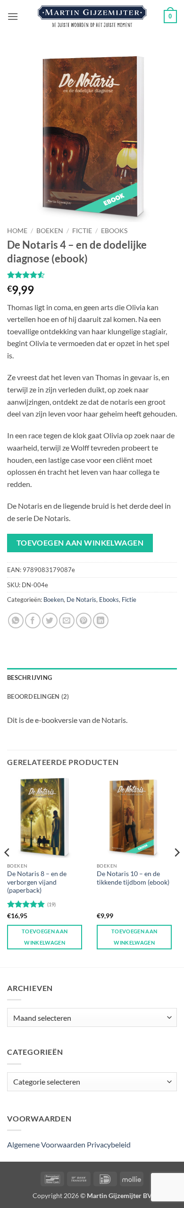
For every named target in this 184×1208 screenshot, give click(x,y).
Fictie (82, 231)
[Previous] (7, 871)
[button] (12, 16)
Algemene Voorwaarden (46, 1144)
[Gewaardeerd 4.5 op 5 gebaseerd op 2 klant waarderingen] (92, 274)
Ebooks (114, 231)
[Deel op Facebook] (33, 620)
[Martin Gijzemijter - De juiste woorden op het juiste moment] (92, 16)
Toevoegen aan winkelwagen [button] (44, 937)
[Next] (176, 871)
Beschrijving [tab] (29, 677)
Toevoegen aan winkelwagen (80, 543)
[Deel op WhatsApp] (16, 620)
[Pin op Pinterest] (84, 620)
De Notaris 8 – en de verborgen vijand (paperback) (37, 882)
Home (17, 231)
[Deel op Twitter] (50, 620)
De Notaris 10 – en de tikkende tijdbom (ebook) (133, 878)
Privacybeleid (109, 1144)
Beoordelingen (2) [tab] (38, 696)
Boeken (49, 231)
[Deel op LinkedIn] (101, 620)
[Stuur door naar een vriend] (67, 620)
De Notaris (81, 599)
